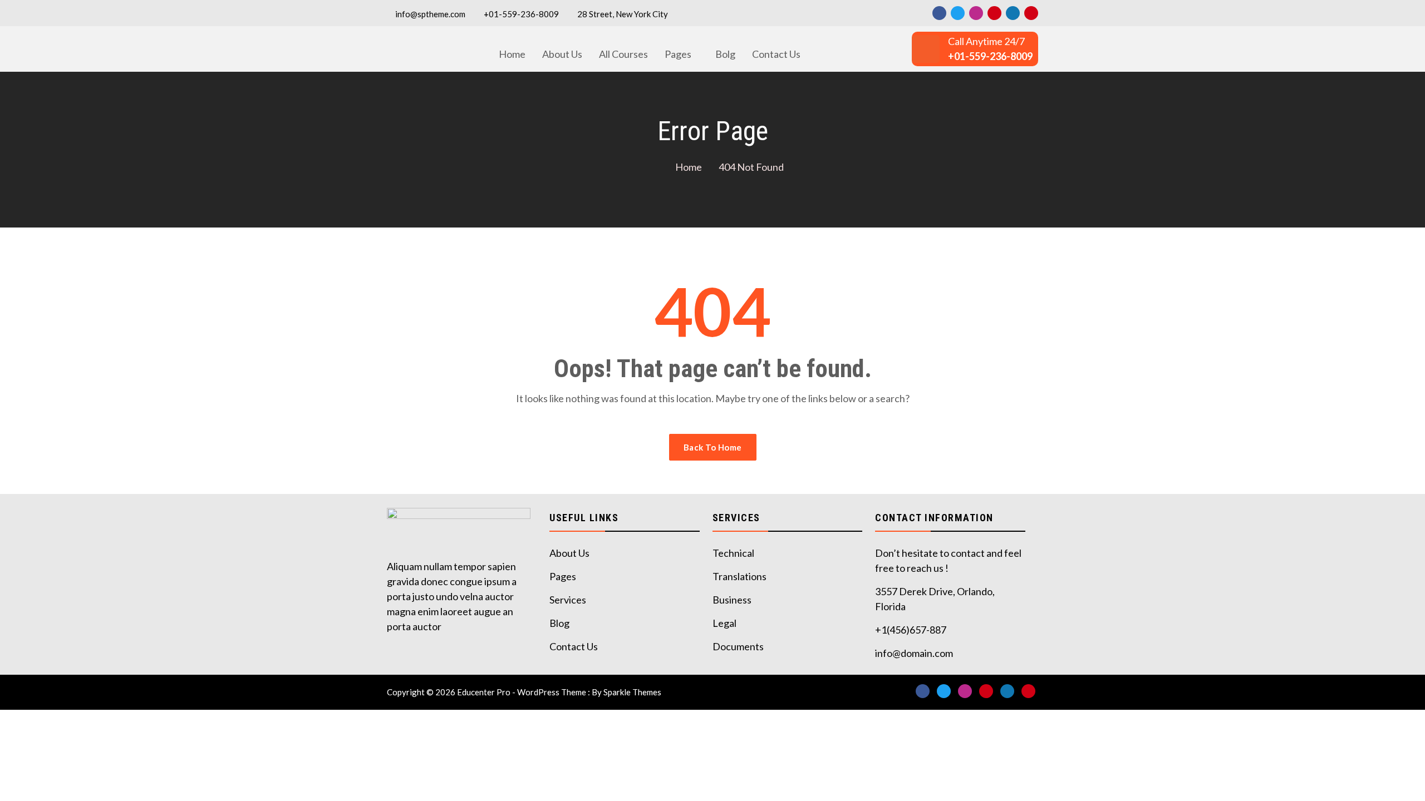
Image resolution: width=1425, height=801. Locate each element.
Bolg (725, 54)
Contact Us (776, 54)
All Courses (623, 54)
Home (512, 54)
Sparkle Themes (632, 692)
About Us (562, 54)
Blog (559, 623)
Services (567, 600)
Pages (678, 54)
